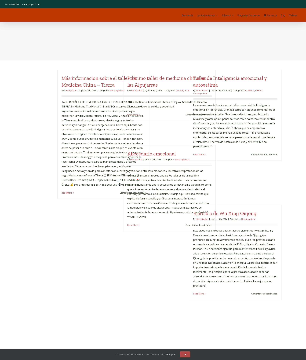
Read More (67, 192)
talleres (259, 90)
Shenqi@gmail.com (31, 4)
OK (185, 354)
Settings (169, 354)
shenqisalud (70, 90)
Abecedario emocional (151, 154)
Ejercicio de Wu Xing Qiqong (225, 213)
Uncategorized (117, 90)
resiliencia (249, 90)
